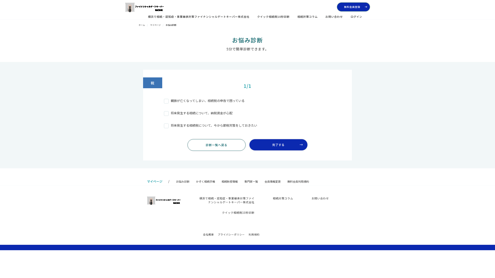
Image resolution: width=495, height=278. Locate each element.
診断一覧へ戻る (216, 145)
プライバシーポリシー (231, 234)
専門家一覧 (251, 181)
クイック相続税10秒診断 (273, 17)
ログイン (356, 17)
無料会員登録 (352, 7)
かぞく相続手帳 (205, 181)
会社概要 (208, 234)
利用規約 (254, 234)
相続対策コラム (307, 17)
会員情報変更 (273, 181)
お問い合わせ (334, 17)
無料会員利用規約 (298, 181)
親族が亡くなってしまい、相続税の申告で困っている (208, 100)
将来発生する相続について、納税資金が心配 (201, 113)
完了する (278, 145)
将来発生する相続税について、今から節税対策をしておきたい (214, 125)
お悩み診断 (182, 181)
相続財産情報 (230, 181)
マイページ (155, 24)
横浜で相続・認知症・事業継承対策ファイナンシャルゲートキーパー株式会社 (198, 17)
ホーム (142, 24)
